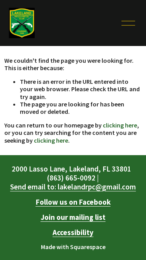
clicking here (120, 125)
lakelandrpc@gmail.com (73, 186)
